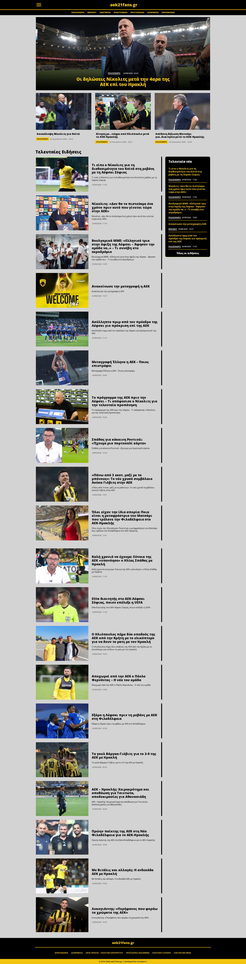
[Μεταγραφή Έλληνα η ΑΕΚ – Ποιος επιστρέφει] (62, 367)
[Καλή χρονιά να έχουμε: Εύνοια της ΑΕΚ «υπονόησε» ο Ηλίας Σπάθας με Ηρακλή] (62, 565)
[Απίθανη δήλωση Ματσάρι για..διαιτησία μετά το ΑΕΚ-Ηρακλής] (182, 111)
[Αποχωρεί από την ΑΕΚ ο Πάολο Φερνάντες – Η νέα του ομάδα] (62, 682)
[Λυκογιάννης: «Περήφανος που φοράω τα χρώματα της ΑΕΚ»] (62, 914)
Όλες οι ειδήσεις (188, 253)
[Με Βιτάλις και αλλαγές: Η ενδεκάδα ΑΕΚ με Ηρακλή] (62, 875)
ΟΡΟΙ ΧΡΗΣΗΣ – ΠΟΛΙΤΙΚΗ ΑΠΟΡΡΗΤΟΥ (104, 952)
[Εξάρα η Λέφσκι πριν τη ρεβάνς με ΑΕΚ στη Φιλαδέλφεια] (62, 720)
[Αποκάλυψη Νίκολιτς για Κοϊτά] (63, 111)
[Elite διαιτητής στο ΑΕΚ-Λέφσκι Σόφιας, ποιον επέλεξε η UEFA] (62, 604)
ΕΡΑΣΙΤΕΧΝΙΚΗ (120, 12)
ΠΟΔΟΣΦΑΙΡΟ (77, 12)
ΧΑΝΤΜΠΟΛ (105, 12)
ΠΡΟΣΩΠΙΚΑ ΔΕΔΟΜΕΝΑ (137, 952)
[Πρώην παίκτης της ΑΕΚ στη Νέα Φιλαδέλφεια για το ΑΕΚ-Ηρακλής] (62, 837)
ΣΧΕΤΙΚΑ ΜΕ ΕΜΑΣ (182, 952)
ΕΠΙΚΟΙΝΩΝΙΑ (168, 12)
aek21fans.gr (123, 943)
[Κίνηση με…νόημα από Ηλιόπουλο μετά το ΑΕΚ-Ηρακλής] (123, 111)
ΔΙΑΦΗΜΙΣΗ (153, 12)
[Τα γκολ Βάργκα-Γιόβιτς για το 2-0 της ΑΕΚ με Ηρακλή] (62, 759)
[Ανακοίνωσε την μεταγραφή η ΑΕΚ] (62, 290)
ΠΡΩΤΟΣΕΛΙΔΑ (137, 12)
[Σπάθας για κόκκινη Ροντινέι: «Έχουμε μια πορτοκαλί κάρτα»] (62, 445)
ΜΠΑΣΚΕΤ (91, 12)
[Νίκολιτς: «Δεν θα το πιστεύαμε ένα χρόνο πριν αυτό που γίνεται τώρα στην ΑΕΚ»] (62, 212)
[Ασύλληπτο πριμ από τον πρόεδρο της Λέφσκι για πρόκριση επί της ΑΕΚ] (62, 329)
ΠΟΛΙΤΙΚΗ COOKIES (161, 952)
